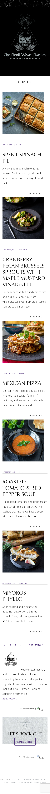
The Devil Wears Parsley (25, 41)
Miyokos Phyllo (14, 596)
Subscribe (25, 741)
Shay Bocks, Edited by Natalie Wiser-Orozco (26, 782)
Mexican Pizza (21, 383)
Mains (18, 145)
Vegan (21, 373)
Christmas (23, 250)
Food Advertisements (26, 709)
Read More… (9, 698)
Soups (21, 472)
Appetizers (23, 583)
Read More (36, 193)
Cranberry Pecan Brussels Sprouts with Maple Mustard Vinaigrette (23, 272)
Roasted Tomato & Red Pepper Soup (21, 488)
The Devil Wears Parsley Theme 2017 (33, 780)
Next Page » (36, 645)
